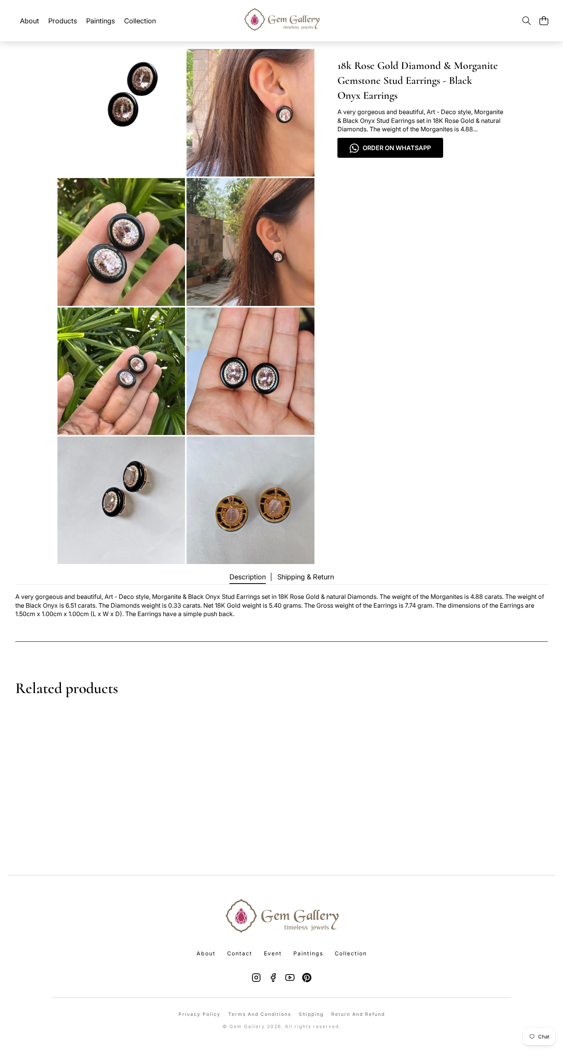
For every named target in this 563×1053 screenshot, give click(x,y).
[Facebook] (273, 977)
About (206, 953)
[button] (526, 20)
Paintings (308, 953)
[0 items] (543, 20)
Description (247, 577)
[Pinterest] (306, 977)
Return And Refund (358, 1014)
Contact (239, 953)
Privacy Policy (199, 1014)
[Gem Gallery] (281, 21)
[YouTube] (290, 977)
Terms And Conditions (259, 1014)
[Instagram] (256, 977)
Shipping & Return (305, 577)
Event (273, 953)
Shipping (311, 1014)
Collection (351, 953)
